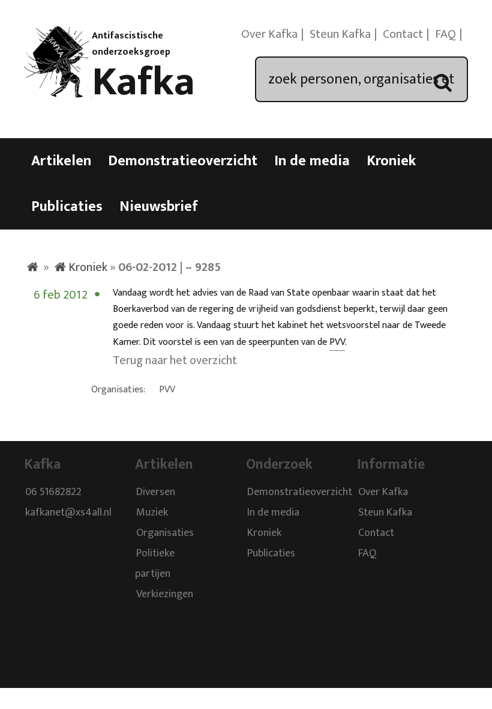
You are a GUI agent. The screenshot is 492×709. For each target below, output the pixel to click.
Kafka (143, 82)
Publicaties (67, 207)
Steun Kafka (340, 34)
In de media (312, 161)
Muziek (152, 513)
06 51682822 (53, 492)
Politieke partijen (155, 563)
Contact (403, 34)
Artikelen (61, 161)
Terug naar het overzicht (175, 360)
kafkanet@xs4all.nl (68, 513)
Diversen (155, 492)
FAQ (445, 34)
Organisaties (165, 533)
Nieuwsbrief (158, 207)
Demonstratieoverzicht (182, 161)
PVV (337, 342)
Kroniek (391, 161)
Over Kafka (269, 34)
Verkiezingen (164, 594)
